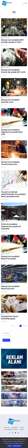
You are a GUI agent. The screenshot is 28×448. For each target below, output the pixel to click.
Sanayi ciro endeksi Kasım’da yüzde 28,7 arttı (13, 71)
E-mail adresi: (6, 333)
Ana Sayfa (7, 427)
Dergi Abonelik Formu (11, 429)
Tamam (9, 445)
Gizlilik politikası (17, 445)
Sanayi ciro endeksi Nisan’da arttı (10, 287)
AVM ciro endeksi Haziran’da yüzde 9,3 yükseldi (11, 226)
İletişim (21, 429)
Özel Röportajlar (14, 403)
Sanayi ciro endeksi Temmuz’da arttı (10, 163)
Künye (22, 427)
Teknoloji (14, 396)
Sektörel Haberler (5, 37)
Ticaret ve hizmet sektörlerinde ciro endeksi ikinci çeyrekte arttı (13, 194)
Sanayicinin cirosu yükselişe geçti (9, 317)
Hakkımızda (15, 427)
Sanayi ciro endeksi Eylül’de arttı (10, 101)
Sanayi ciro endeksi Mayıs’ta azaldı (10, 257)
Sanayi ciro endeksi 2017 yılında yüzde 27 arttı (12, 41)
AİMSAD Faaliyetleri (14, 374)
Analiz (14, 389)
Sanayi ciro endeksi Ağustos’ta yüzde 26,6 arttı (11, 132)
